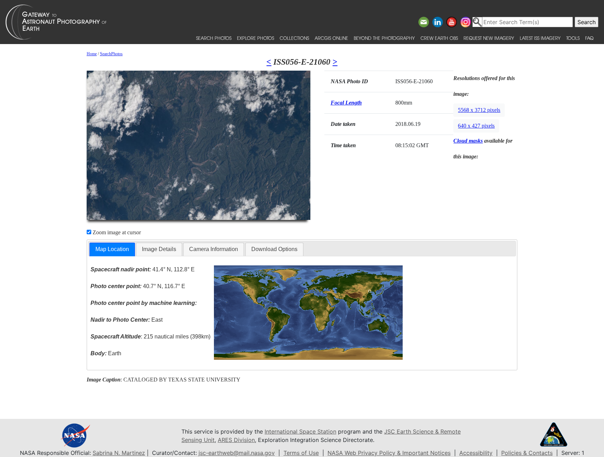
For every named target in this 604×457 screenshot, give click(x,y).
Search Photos (213, 38)
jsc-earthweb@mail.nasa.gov (237, 452)
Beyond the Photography (384, 38)
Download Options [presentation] (274, 249)
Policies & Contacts (527, 452)
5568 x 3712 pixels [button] (479, 110)
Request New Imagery (488, 38)
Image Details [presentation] (159, 249)
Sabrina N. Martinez (119, 452)
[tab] (112, 249)
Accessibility (475, 452)
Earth (106, 353)
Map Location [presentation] (112, 249)
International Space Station (300, 431)
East (127, 320)
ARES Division (236, 439)
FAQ (589, 38)
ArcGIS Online (331, 38)
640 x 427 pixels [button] (476, 126)
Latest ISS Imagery (540, 38)
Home (92, 53)
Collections (294, 38)
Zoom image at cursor (116, 232)
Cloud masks (468, 141)
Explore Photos (255, 38)
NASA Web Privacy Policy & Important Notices (389, 452)
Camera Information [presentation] (213, 249)
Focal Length (346, 103)
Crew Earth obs (439, 38)
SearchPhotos (111, 53)
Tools (573, 38)
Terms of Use (301, 452)
